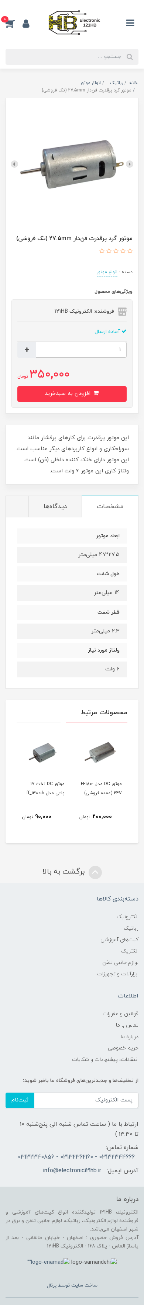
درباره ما (129, 1036)
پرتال (51, 1285)
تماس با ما (127, 1025)
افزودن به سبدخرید (68, 394)
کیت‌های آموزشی (119, 939)
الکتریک (129, 951)
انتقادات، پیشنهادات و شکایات (105, 1059)
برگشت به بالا (64, 872)
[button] (14, 23)
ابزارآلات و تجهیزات (117, 974)
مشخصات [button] (110, 506)
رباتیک (131, 928)
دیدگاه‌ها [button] (55, 506)
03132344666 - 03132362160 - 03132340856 (76, 1157)
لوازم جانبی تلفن (120, 962)
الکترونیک (127, 916)
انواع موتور (107, 272)
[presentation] (129, 164)
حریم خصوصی (123, 1048)
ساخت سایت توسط (76, 1285)
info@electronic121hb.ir (72, 1171)
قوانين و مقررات (120, 1013)
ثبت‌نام (19, 1100)
